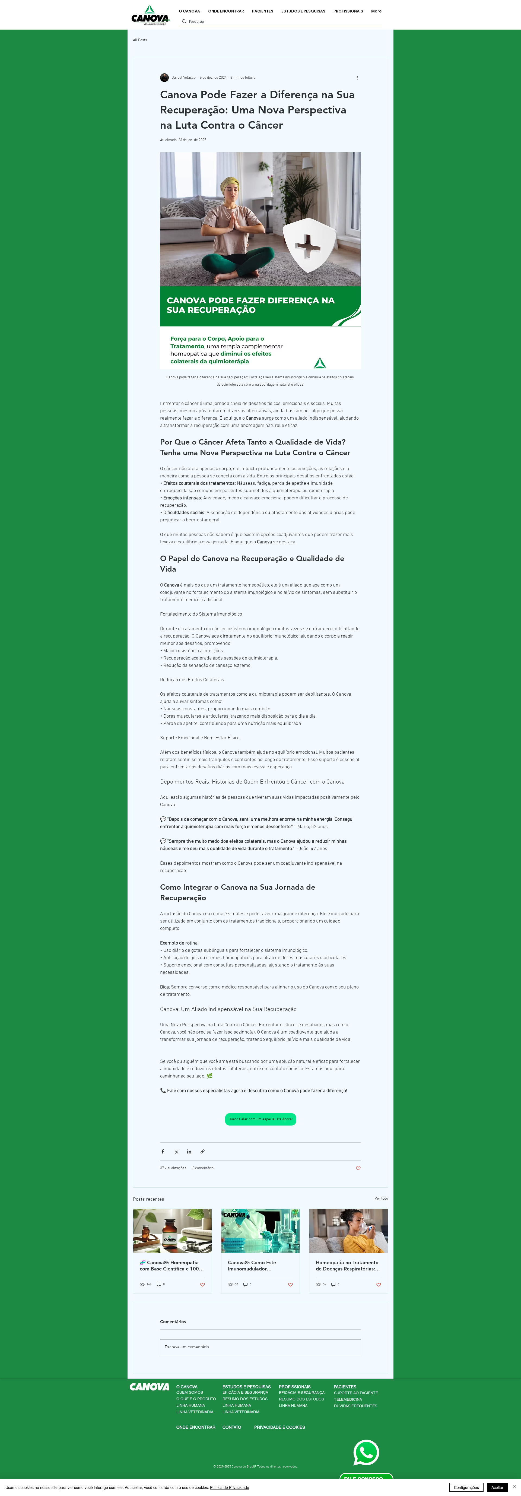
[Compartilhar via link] (202, 1151)
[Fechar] (514, 1487)
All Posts (140, 40)
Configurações (466, 1487)
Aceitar (497, 1487)
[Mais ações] (357, 77)
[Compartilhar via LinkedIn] (189, 1151)
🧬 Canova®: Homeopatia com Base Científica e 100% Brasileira (171, 1265)
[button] (248, 1387)
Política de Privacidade (229, 1487)
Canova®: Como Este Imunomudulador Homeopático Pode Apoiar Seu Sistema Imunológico (258, 1265)
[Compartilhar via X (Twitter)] (176, 1151)
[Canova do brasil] (172, 1231)
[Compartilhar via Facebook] (162, 1151)
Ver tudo (381, 1198)
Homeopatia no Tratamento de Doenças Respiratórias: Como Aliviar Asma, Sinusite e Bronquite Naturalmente (348, 1265)
